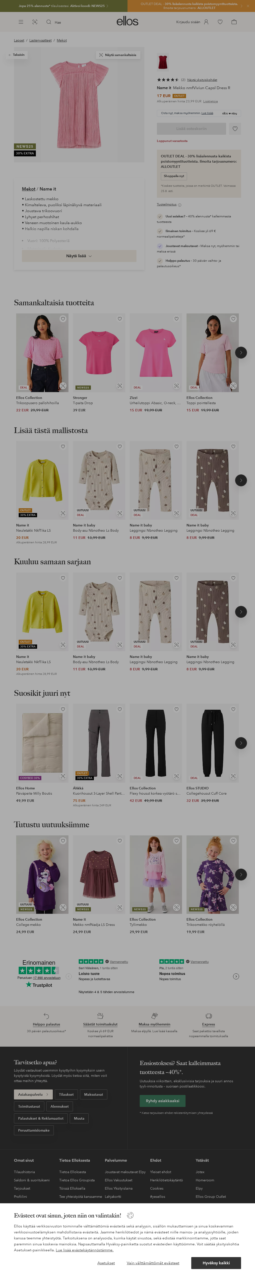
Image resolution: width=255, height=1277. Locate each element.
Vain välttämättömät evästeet (153, 1263)
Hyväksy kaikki (216, 1263)
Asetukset (106, 1263)
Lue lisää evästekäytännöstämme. (85, 1250)
